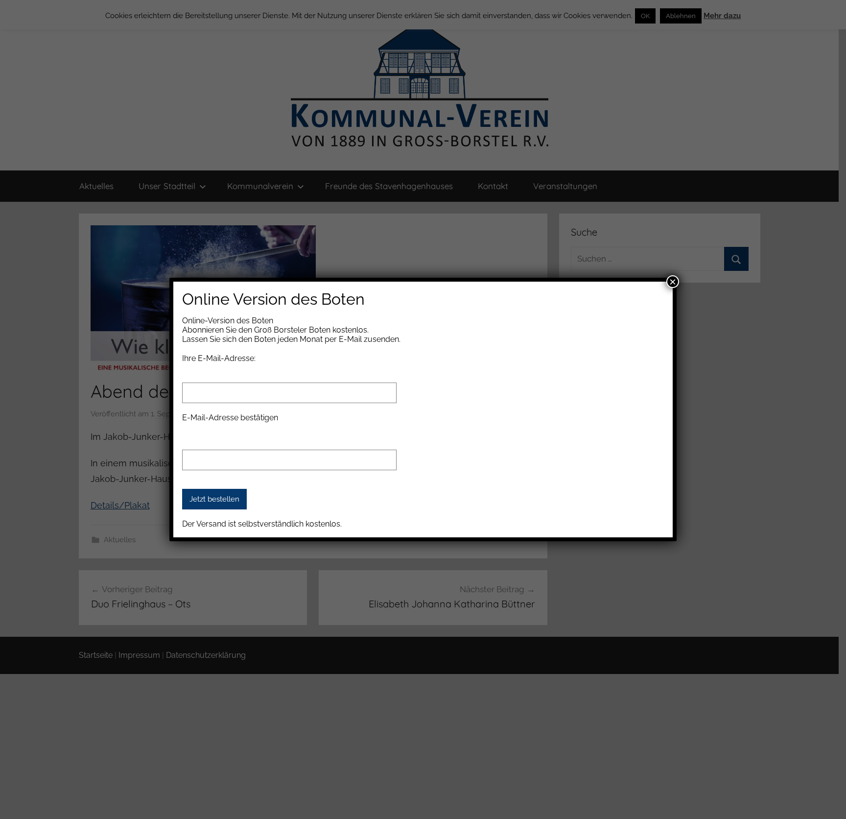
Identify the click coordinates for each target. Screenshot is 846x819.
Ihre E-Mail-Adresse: (219, 358)
